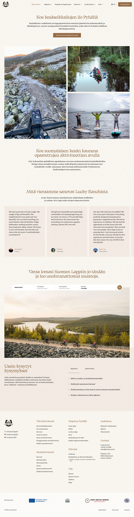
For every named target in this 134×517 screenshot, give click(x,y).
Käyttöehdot (102, 510)
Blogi (70, 482)
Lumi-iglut (72, 426)
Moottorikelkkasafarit (44, 426)
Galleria (71, 480)
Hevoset (39, 432)
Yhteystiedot (125, 4)
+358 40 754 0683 (106, 447)
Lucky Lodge (73, 432)
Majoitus (74, 368)
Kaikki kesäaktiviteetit (44, 472)
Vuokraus (71, 454)
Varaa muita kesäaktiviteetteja (67, 35)
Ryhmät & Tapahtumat (63, 4)
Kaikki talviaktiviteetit (44, 443)
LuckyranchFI (11, 437)
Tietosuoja (115, 510)
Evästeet (127, 510)
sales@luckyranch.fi (108, 449)
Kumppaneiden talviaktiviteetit (47, 441)
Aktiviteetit (89, 368)
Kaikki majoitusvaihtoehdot (78, 441)
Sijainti (103, 429)
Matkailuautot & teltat (76, 438)
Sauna (38, 466)
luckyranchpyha (12, 432)
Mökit (70, 429)
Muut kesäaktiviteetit (44, 469)
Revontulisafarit (42, 429)
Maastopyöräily (41, 463)
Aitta (70, 435)
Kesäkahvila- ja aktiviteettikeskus (80, 457)
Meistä (70, 474)
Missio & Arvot (73, 477)
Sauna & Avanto (41, 435)
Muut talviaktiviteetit (44, 438)
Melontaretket (41, 460)
